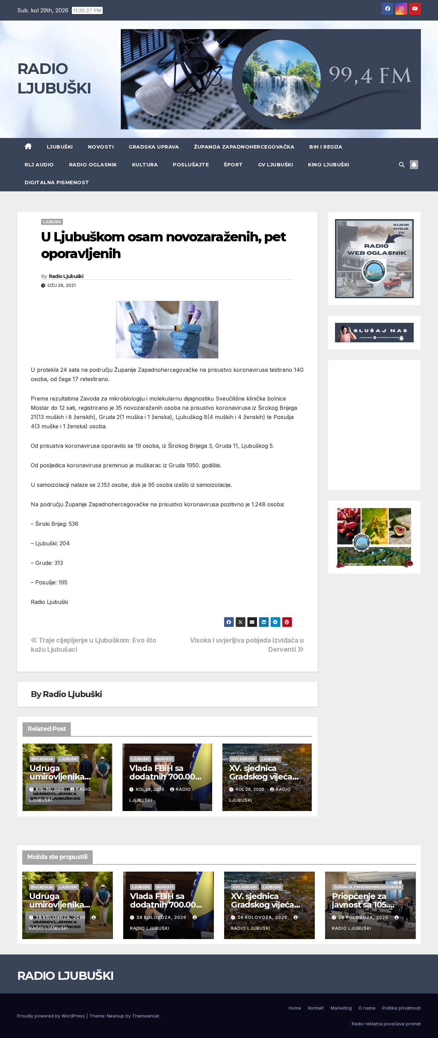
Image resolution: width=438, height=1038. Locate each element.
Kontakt (316, 1008)
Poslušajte (191, 165)
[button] (401, 164)
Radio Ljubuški (66, 276)
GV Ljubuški (275, 165)
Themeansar (145, 1015)
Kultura (145, 165)
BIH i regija (325, 147)
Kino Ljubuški (328, 165)
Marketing (341, 1008)
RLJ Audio (39, 165)
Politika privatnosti (401, 1008)
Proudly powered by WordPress (51, 1015)
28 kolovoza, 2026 (61, 917)
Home (295, 1008)
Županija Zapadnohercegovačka (244, 147)
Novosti (101, 147)
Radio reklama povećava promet (386, 1023)
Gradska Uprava (154, 147)
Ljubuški (60, 147)
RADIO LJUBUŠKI (65, 976)
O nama (367, 1008)
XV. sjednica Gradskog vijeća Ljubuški (260, 776)
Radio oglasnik (93, 165)
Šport (233, 165)
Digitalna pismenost (57, 182)
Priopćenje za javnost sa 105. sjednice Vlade (361, 904)
